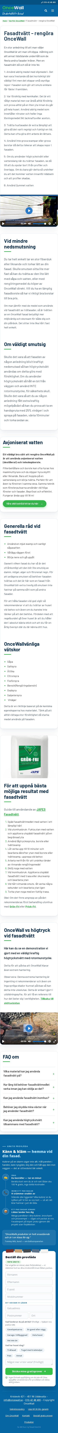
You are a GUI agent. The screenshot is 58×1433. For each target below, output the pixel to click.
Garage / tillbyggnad (17, 1335)
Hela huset (37, 1335)
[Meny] (53, 11)
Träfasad (11, 1350)
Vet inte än (12, 1340)
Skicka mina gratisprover (27, 1371)
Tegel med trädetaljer (32, 1350)
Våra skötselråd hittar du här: (22, 503)
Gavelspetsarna (14, 1329)
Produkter (29, 1422)
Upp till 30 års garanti (38, 1409)
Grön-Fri (14, 906)
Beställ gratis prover (43, 1415)
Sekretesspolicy (17, 1409)
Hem (5, 20)
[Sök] (46, 11)
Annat (19, 1355)
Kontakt (26, 1415)
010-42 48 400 (50, 2)
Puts (9, 1355)
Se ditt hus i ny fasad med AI (29, 1427)
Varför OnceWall (17, 20)
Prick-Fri (30, 906)
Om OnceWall (12, 1415)
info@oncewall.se (13, 1400)
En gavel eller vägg (36, 1329)
